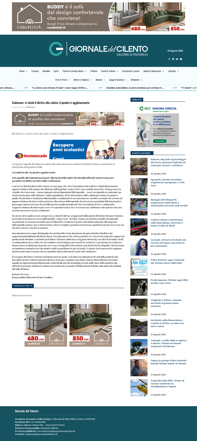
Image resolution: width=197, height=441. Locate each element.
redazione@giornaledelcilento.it (41, 434)
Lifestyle (172, 71)
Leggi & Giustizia (116, 79)
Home (22, 71)
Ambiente (135, 79)
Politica (94, 71)
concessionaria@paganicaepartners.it (56, 431)
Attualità (46, 71)
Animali (99, 79)
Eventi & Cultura (108, 71)
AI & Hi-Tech (61, 79)
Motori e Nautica (81, 79)
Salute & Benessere (152, 71)
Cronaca (35, 71)
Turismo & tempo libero (73, 71)
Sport (56, 71)
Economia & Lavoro (131, 71)
